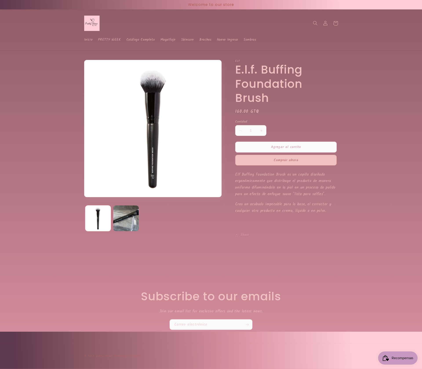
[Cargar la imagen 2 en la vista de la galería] (126, 218)
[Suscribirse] (247, 324)
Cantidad (241, 121)
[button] (315, 23)
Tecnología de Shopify (127, 356)
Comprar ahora (286, 160)
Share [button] (244, 235)
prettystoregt (104, 356)
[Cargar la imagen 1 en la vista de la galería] (98, 218)
